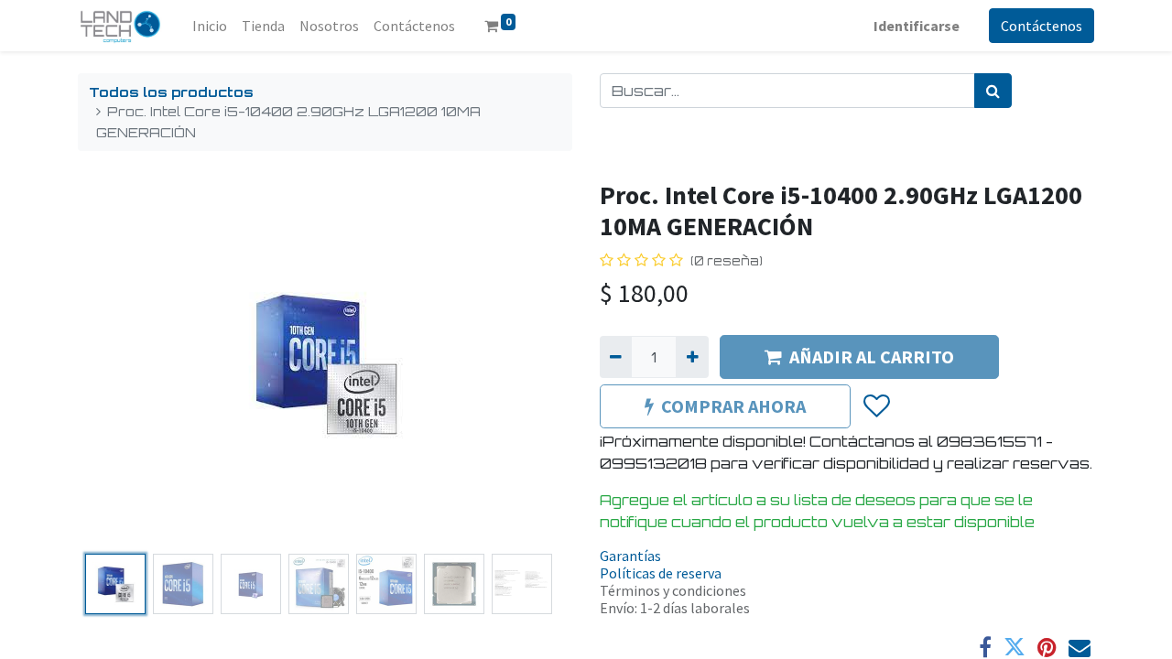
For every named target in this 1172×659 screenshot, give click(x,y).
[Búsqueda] (993, 90)
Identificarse (917, 25)
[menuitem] (209, 25)
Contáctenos (1041, 25)
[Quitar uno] (616, 357)
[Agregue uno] (692, 357)
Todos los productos (171, 91)
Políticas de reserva (661, 573)
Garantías (630, 555)
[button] (115, 363)
